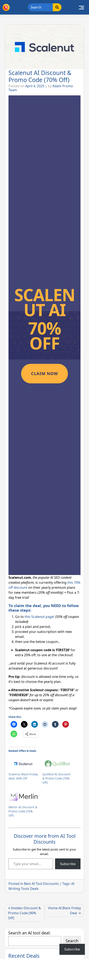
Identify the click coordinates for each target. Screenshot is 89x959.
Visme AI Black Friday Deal (64, 910)
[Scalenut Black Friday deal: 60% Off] (23, 763)
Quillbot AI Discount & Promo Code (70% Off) (56, 778)
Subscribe (68, 864)
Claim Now (44, 373)
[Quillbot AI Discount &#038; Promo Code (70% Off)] (57, 763)
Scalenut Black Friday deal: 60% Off (23, 776)
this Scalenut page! (39, 616)
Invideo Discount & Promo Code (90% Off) (24, 913)
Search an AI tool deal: (29, 933)
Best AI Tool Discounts (41, 883)
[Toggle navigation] (81, 7)
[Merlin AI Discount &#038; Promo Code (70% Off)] (23, 796)
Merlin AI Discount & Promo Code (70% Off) (22, 811)
